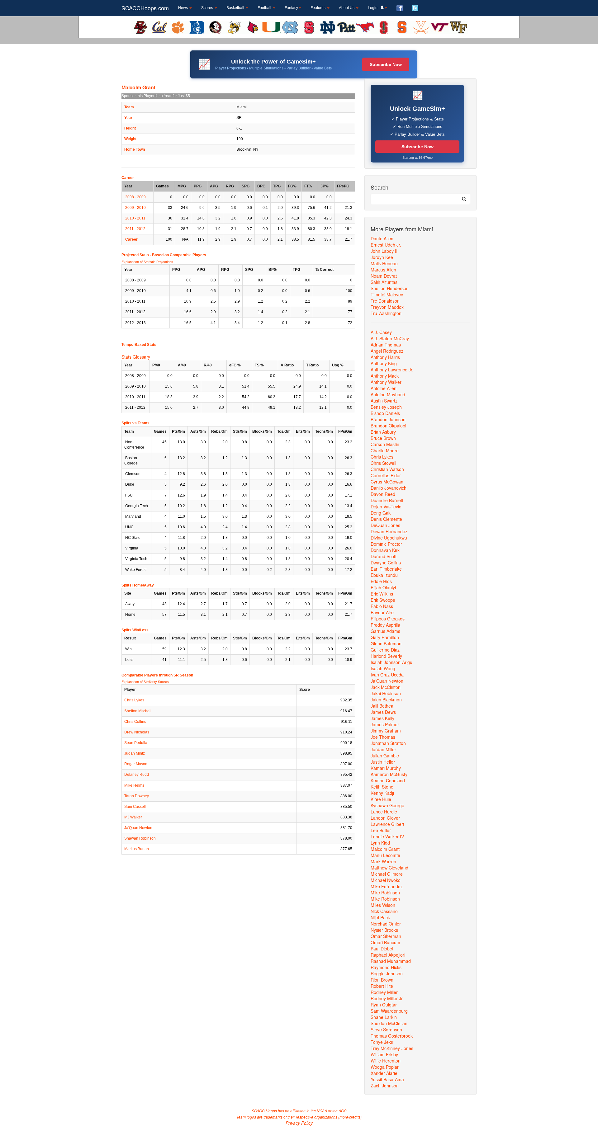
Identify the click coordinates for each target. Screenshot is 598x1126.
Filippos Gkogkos (388, 618)
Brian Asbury (383, 432)
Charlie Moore (385, 450)
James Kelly (382, 718)
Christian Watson (387, 469)
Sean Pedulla (135, 743)
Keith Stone (382, 787)
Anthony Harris (385, 357)
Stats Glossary (135, 357)
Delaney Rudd (136, 774)
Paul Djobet (382, 948)
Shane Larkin (384, 1017)
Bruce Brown (383, 438)
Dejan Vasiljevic (386, 506)
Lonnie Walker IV (387, 836)
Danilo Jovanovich (388, 488)
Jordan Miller (383, 749)
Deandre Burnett (387, 500)
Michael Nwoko (386, 880)
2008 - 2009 (135, 197)
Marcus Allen (383, 269)
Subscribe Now (386, 64)
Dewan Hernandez (389, 531)
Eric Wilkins (382, 594)
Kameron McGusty (389, 774)
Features (318, 8)
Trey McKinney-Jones (392, 1048)
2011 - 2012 (135, 229)
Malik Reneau (384, 263)
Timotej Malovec (387, 294)
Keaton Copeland (388, 780)
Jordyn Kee (382, 257)
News (183, 8)
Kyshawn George (387, 805)
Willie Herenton (386, 1061)
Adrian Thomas (386, 345)
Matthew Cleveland (389, 868)
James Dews (383, 712)
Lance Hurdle (384, 811)
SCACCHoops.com (145, 8)
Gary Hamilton (385, 637)
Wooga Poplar (385, 1067)
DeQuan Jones (385, 525)
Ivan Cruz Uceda (387, 674)
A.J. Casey (381, 332)
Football (265, 8)
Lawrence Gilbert (387, 824)
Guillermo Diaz (385, 650)
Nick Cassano (384, 911)
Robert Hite (382, 986)
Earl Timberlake (386, 569)
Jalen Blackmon (386, 699)
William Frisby (384, 1054)
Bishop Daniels (385, 413)
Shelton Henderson (390, 288)
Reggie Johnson (387, 973)
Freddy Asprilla (385, 625)
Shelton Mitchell (137, 711)
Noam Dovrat (384, 276)
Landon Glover (385, 818)
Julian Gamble (385, 755)
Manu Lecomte (385, 855)
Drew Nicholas (136, 732)
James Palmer (385, 724)
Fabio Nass (382, 606)
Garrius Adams (385, 631)
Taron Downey (136, 796)
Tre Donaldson (385, 301)
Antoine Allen (383, 388)
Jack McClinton (386, 687)
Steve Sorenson (386, 1029)
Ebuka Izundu (384, 575)
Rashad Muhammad (391, 961)
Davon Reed (383, 494)
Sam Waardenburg (389, 1011)
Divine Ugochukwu (389, 538)
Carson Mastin (385, 444)
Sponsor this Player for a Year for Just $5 (155, 96)
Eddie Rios (381, 581)
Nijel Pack (380, 917)
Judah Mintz (134, 753)
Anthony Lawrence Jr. (392, 369)
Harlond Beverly (386, 656)
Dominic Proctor (386, 544)
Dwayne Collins (386, 562)
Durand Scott (383, 556)
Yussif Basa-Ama (387, 1079)
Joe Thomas (383, 737)
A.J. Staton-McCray (390, 338)
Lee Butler (381, 830)
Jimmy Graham (386, 731)
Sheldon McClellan (389, 1023)
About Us (347, 8)
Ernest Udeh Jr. (386, 245)
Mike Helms (134, 785)
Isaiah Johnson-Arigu (391, 662)
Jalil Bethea (382, 706)
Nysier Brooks (384, 930)
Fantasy (291, 8)
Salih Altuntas (384, 282)
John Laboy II (384, 251)
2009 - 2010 (135, 207)
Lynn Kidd (380, 843)
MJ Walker (133, 817)
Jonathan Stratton (388, 743)
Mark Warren (383, 861)
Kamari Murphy (386, 768)
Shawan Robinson (140, 838)
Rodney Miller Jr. (387, 998)
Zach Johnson (385, 1085)
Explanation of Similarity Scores (145, 682)
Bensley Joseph (386, 407)
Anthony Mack (385, 376)
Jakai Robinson (386, 693)
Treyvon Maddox (387, 307)
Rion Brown (382, 980)
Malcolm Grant (385, 849)
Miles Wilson (383, 905)
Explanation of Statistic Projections (147, 262)
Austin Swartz (384, 401)
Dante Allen (382, 238)
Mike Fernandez (387, 886)
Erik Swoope (383, 600)
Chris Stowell (383, 463)
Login (374, 8)
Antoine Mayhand (388, 394)
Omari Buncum (385, 942)
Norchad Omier (386, 924)
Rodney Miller (384, 992)
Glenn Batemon (386, 643)
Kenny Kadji (382, 793)
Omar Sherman (386, 936)
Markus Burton (136, 849)
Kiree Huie (381, 799)
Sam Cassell (135, 806)
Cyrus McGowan (387, 481)
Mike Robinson (385, 892)
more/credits (349, 1116)
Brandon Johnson (388, 419)
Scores (207, 8)
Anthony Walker (386, 382)
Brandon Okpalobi (388, 425)
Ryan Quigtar (384, 1004)
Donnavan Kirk (385, 550)
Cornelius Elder (386, 475)
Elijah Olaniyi (383, 587)
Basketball (235, 8)
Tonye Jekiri (382, 1042)
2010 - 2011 (135, 218)
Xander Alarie (384, 1073)
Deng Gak (381, 513)
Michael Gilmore (387, 874)
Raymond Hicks (386, 967)
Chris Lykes (134, 700)
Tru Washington (386, 313)
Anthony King (384, 363)
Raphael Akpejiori (388, 955)
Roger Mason (135, 764)
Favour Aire (382, 612)
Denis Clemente (386, 519)
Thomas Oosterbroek (392, 1036)
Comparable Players (188, 255)
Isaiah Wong (383, 668)
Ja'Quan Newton (138, 828)
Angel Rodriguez (387, 351)
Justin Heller (383, 762)
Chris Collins (135, 721)
